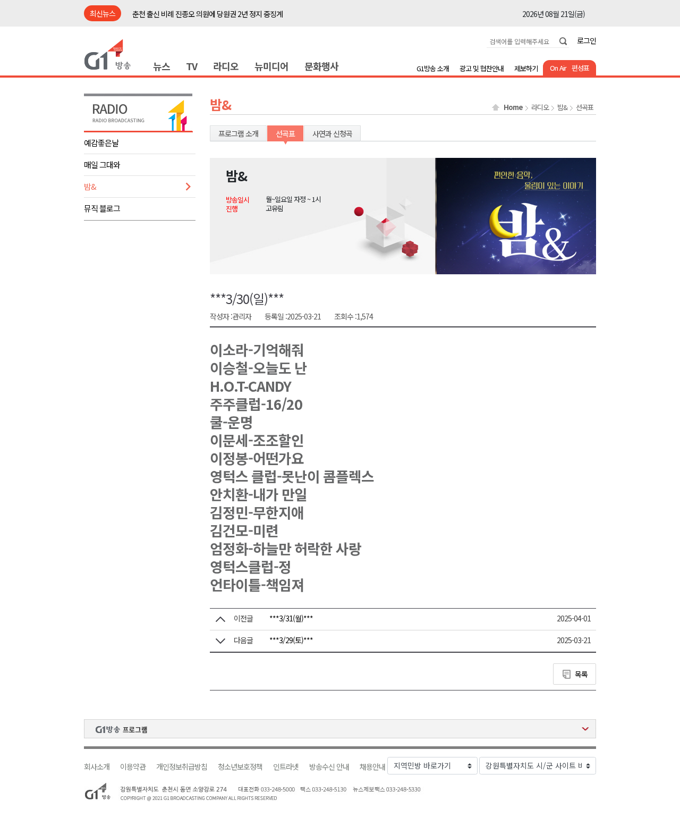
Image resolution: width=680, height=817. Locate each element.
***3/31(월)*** (291, 618)
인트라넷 (286, 766)
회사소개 (96, 766)
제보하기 (526, 68)
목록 (581, 674)
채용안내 (372, 766)
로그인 (586, 40)
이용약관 (133, 766)
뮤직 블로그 (102, 208)
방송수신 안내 (329, 766)
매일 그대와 (102, 164)
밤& (90, 186)
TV (191, 66)
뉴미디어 (271, 66)
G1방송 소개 (432, 68)
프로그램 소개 (238, 133)
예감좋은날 (101, 142)
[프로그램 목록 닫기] (340, 728)
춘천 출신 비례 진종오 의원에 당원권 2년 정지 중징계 (207, 14)
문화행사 (321, 66)
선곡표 (584, 107)
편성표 (580, 68)
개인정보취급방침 (181, 766)
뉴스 (161, 66)
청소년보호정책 (240, 766)
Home (513, 107)
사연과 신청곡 (332, 133)
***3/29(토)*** (291, 640)
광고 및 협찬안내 (482, 68)
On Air (558, 68)
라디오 (226, 66)
